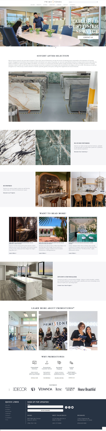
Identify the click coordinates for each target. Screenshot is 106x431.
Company (59, 4)
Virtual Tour (34, 377)
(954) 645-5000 (81, 423)
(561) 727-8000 (56, 423)
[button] (98, 2)
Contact (65, 4)
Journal (45, 4)
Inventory (52, 4)
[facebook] (66, 407)
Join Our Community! (45, 410)
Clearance (72, 4)
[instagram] (69, 407)
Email (28, 404)
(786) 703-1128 (31, 423)
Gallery (33, 4)
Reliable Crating (59, 378)
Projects (39, 4)
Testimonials (46, 377)
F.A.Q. (6, 419)
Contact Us (72, 377)
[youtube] (72, 407)
